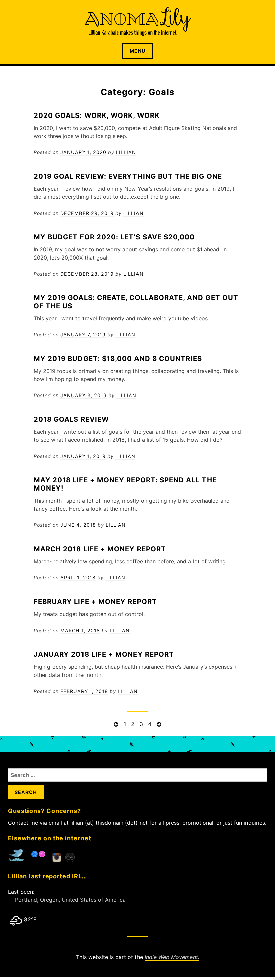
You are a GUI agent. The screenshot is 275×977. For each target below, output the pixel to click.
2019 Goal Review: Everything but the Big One (128, 176)
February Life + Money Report (95, 601)
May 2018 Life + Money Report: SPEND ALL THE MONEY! (125, 484)
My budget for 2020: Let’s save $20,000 (114, 237)
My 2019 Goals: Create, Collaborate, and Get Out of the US (136, 301)
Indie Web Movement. (172, 956)
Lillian (126, 152)
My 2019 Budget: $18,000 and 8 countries (118, 358)
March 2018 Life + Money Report (100, 549)
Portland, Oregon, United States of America (70, 899)
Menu (137, 51)
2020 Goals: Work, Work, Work (97, 115)
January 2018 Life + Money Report (104, 654)
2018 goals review (71, 419)
